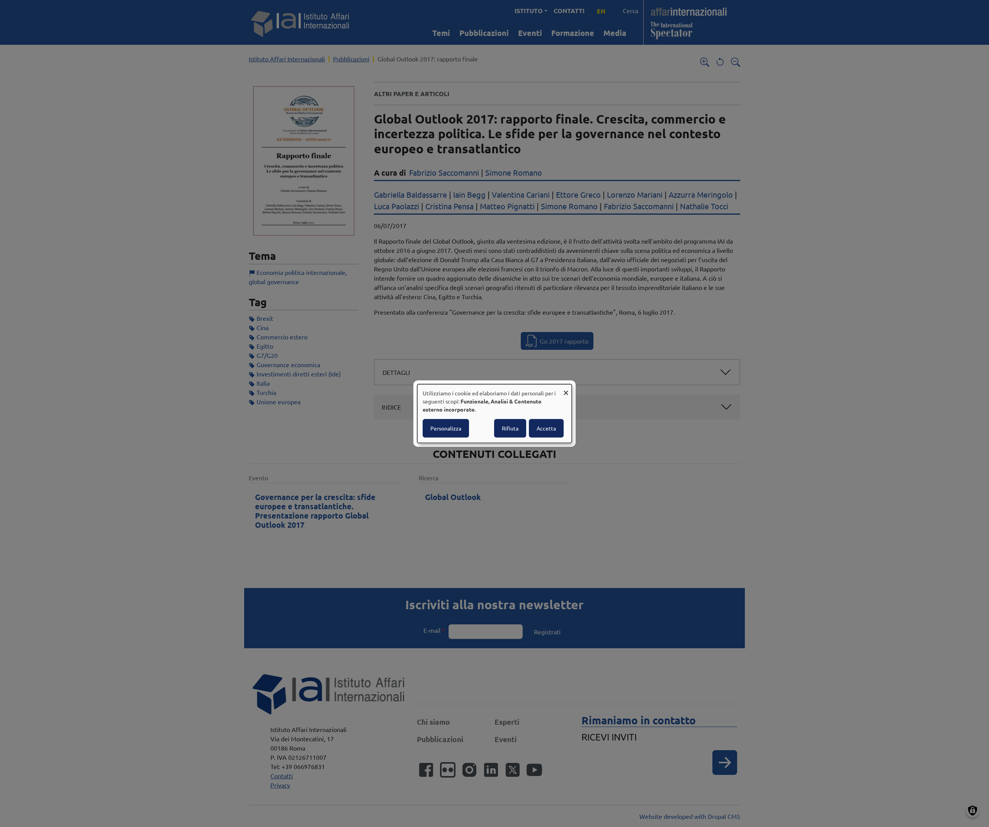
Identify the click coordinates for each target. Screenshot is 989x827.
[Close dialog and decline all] (566, 389)
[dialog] (494, 413)
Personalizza (445, 428)
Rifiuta (510, 428)
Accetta (546, 428)
